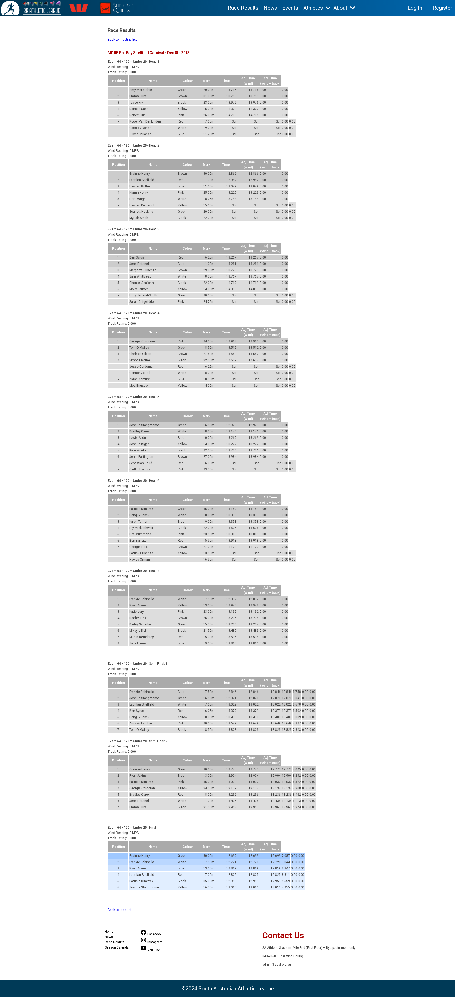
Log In (415, 8)
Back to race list (119, 910)
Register (442, 8)
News (270, 8)
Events (290, 8)
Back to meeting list (122, 39)
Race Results (243, 8)
